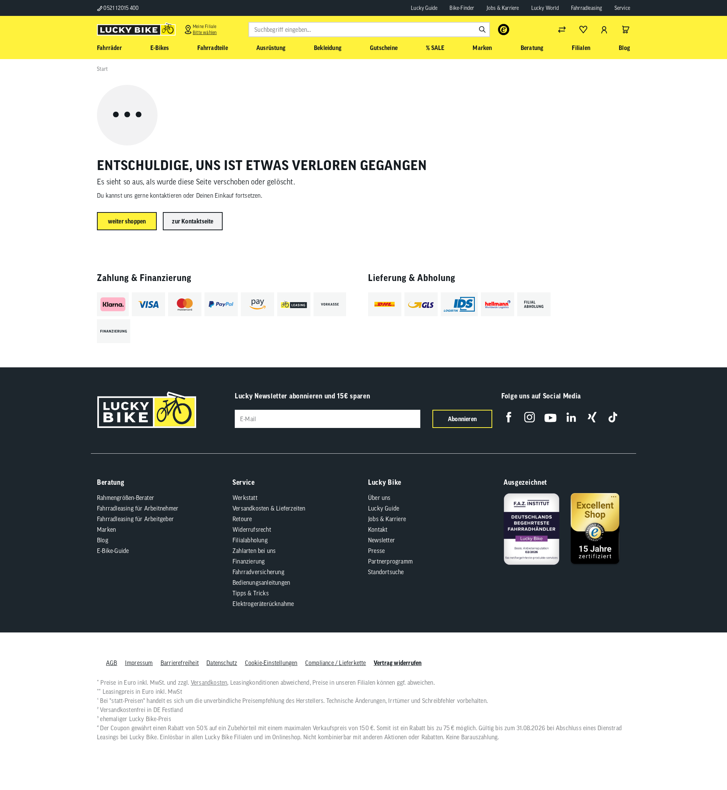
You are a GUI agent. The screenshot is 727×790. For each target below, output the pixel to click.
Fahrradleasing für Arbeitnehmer (137, 508)
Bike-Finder (461, 8)
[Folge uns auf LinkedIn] (571, 417)
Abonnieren (462, 418)
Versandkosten (209, 682)
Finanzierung (248, 561)
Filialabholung (250, 540)
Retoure (242, 518)
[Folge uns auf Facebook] (508, 417)
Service (622, 8)
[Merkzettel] (583, 29)
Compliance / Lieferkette (335, 662)
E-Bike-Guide (113, 550)
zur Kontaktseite (192, 221)
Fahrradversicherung (258, 571)
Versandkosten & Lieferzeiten (269, 508)
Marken (106, 529)
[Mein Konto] (604, 29)
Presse (376, 550)
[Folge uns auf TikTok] (612, 417)
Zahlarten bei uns (254, 550)
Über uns (379, 497)
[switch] (702, 761)
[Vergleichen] (561, 29)
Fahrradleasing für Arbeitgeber (135, 518)
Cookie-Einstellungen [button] (271, 662)
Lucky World (545, 8)
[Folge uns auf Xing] (592, 417)
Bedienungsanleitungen (261, 582)
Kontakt (377, 529)
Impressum (139, 662)
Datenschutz (221, 662)
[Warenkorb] (625, 29)
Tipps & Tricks (250, 593)
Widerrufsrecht (251, 529)
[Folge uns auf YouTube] (550, 417)
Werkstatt (244, 497)
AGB (111, 662)
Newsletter (381, 540)
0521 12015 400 (120, 8)
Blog (102, 540)
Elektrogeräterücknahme (263, 603)
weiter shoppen (127, 221)
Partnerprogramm (390, 561)
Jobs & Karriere (503, 8)
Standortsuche (386, 571)
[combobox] (369, 29)
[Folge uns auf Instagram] (529, 417)
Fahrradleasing (586, 8)
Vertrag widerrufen (398, 662)
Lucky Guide (424, 8)
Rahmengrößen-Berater (125, 497)
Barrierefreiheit (180, 662)
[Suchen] (482, 29)
